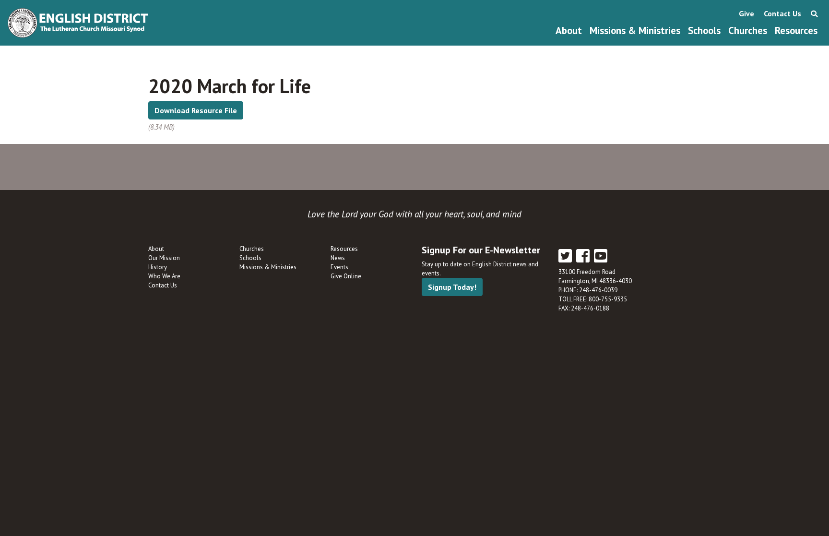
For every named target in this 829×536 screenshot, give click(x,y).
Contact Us (782, 13)
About (569, 30)
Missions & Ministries (635, 30)
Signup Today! (452, 287)
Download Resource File (195, 110)
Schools (704, 30)
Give (746, 13)
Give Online (346, 276)
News (338, 258)
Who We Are (164, 276)
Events (339, 267)
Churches (747, 30)
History (157, 267)
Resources (796, 30)
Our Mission (164, 258)
